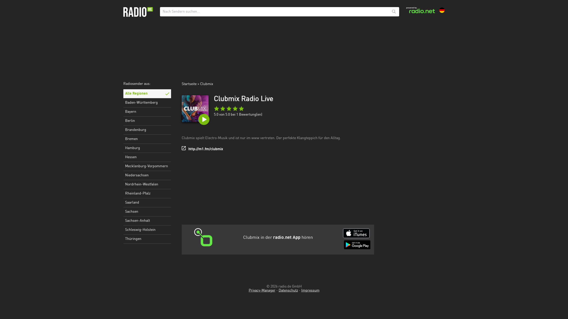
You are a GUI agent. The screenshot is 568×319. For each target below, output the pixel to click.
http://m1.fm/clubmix (205, 149)
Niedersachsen (137, 175)
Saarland (132, 202)
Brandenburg (135, 130)
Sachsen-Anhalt (137, 221)
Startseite (189, 84)
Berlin (130, 121)
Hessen (131, 157)
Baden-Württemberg (141, 103)
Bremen (131, 139)
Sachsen (131, 212)
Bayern (130, 112)
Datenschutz (288, 290)
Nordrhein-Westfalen (141, 184)
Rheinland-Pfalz (137, 193)
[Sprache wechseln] (442, 10)
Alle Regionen (136, 93)
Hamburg (132, 148)
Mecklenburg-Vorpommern (146, 166)
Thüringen (133, 239)
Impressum (310, 290)
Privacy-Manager (262, 290)
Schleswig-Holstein (140, 230)
